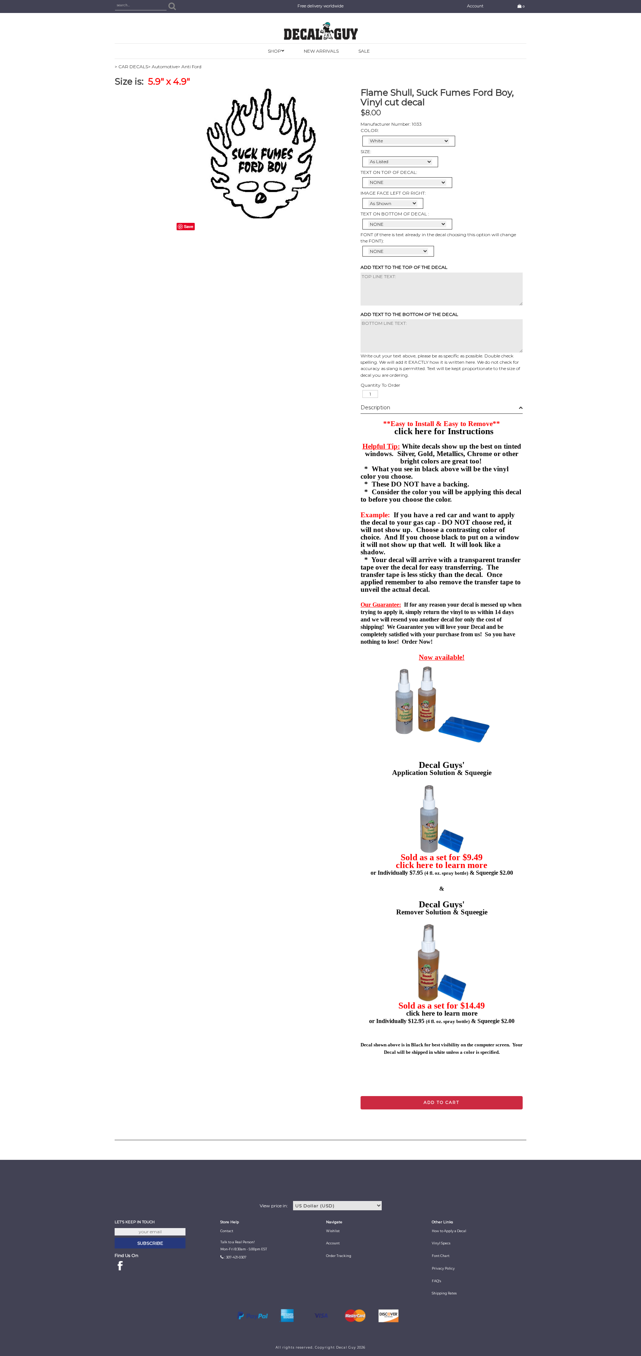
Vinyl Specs (441, 1243)
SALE (364, 51)
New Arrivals (321, 51)
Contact (226, 1231)
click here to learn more (441, 865)
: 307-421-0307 (235, 1257)
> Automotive (163, 66)
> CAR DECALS (131, 66)
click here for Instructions (443, 431)
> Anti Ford (189, 66)
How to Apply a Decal (449, 1231)
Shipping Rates (444, 1293)
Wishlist (333, 1231)
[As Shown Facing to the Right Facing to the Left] (392, 203)
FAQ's (436, 1281)
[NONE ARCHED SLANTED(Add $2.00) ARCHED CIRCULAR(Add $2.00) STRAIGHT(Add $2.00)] (407, 182)
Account (475, 6)
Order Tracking (338, 1256)
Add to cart (442, 1102)
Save (188, 226)
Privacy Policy (443, 1268)
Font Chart (441, 1256)
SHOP (274, 51)
